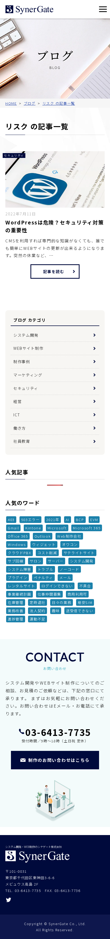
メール (65, 577)
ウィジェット (44, 544)
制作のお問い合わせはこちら (59, 760)
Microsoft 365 (86, 527)
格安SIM (85, 602)
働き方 (19, 428)
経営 (17, 401)
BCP (80, 519)
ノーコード (69, 569)
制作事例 (21, 361)
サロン (35, 561)
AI (67, 519)
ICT (16, 414)
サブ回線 (15, 561)
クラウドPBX (19, 552)
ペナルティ (43, 577)
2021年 (52, 519)
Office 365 (18, 536)
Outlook (42, 536)
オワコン (70, 544)
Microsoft (57, 527)
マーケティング (27, 375)
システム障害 (19, 569)
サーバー (56, 561)
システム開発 (25, 335)
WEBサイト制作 (28, 348)
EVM (94, 519)
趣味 (56, 610)
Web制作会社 (69, 536)
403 (11, 519)
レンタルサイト (21, 585)
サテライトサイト (79, 552)
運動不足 (37, 619)
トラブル (45, 569)
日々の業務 (61, 602)
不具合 (85, 585)
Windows (17, 544)
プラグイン (17, 577)
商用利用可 (77, 594)
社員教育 (21, 441)
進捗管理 (15, 619)
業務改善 (15, 610)
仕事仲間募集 (49, 594)
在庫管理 (15, 602)
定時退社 (37, 602)
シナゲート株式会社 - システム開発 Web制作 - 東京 (29, 9)
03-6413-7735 (58, 732)
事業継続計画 (19, 594)
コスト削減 (47, 552)
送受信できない (79, 610)
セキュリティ (25, 388)
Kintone (33, 527)
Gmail (13, 527)
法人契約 (37, 610)
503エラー (30, 519)
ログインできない (57, 585)
